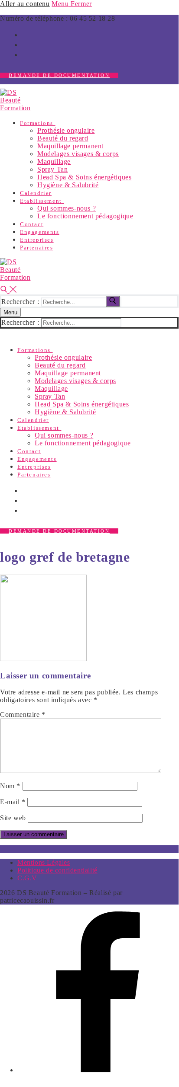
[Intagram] (25, 44)
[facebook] (25, 34)
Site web (13, 818)
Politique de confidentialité (57, 870)
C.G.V (27, 878)
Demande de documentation (59, 75)
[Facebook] (98, 1070)
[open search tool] (8, 290)
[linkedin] (25, 54)
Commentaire (23, 714)
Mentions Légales (43, 862)
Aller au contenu (25, 3)
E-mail (13, 802)
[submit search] (113, 301)
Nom (10, 786)
